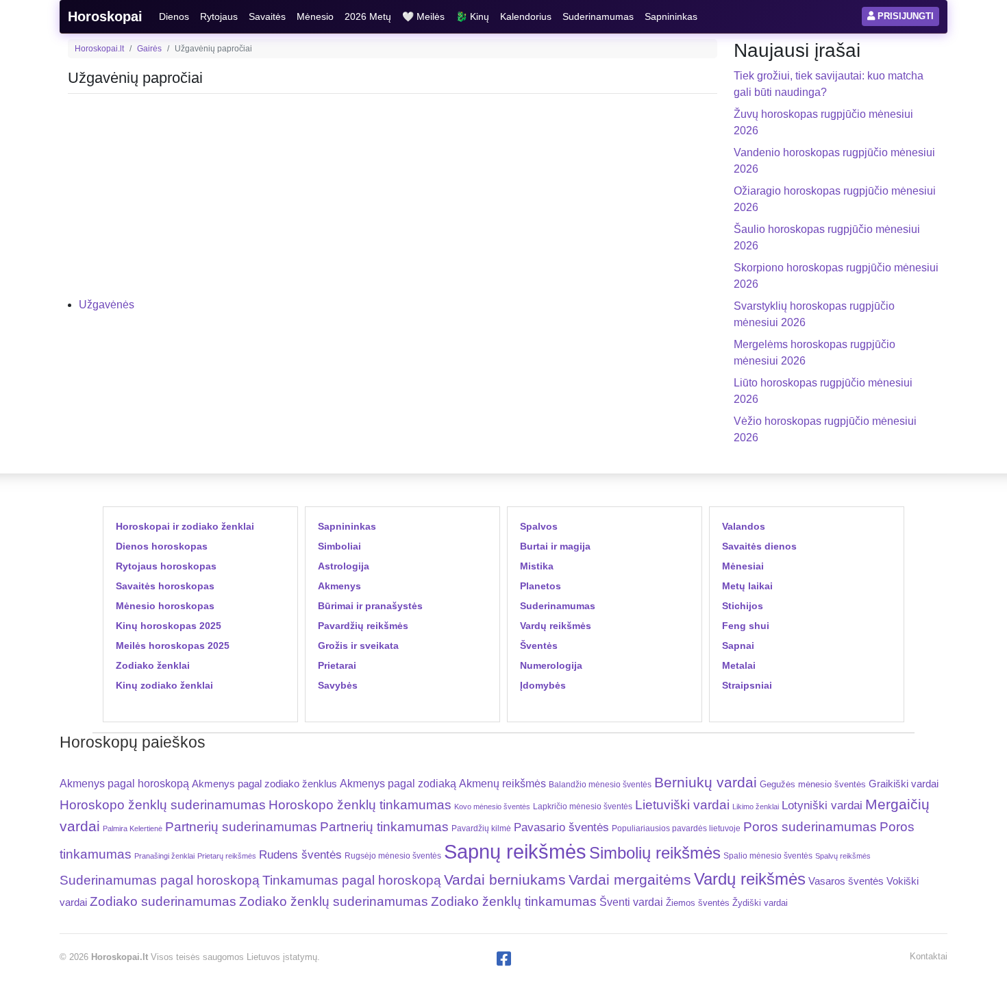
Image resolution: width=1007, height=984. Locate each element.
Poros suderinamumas (810, 827)
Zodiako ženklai (153, 665)
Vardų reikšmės (555, 625)
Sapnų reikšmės (515, 851)
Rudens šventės (300, 854)
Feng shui (745, 625)
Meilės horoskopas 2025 (172, 645)
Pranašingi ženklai (164, 856)
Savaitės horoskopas (165, 585)
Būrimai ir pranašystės (370, 605)
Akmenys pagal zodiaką (398, 783)
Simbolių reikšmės (655, 853)
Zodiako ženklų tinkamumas (514, 901)
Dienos (174, 16)
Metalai (739, 665)
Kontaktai (928, 956)
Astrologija (343, 566)
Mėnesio (315, 16)
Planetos (540, 585)
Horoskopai (105, 16)
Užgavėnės (106, 304)
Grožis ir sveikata (358, 645)
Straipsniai (747, 685)
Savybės (338, 685)
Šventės (539, 645)
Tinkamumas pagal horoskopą (351, 880)
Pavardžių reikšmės (363, 625)
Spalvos (539, 526)
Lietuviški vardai (682, 805)
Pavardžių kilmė (481, 828)
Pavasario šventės (561, 827)
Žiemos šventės (698, 903)
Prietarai (337, 665)
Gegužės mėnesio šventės (813, 784)
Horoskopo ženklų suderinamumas (163, 805)
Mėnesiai (743, 566)
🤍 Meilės (423, 16)
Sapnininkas (671, 16)
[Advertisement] (392, 201)
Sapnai (738, 645)
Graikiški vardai (903, 783)
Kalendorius (525, 16)
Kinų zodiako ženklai (164, 685)
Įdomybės (543, 685)
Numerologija (551, 665)
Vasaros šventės (846, 881)
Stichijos (742, 605)
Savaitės (267, 16)
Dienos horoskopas (162, 546)
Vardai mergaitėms (630, 879)
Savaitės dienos (759, 546)
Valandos (743, 526)
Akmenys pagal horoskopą (124, 783)
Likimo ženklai (755, 806)
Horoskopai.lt (99, 48)
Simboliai (339, 546)
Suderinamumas (598, 16)
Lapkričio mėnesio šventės (582, 806)
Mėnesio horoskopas (165, 605)
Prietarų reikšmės (226, 856)
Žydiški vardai (760, 903)
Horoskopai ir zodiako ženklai (185, 526)
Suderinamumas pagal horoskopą (160, 880)
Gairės (149, 48)
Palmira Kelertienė (132, 828)
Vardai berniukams (505, 879)
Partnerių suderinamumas (241, 827)
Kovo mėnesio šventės (492, 806)
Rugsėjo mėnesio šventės (393, 855)
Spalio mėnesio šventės (767, 856)
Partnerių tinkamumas (384, 827)
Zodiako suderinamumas (163, 901)
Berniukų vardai (705, 782)
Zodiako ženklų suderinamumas (333, 901)
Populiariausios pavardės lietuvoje (676, 828)
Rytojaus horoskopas (166, 566)
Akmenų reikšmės (502, 783)
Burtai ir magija (555, 546)
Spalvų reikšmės (843, 856)
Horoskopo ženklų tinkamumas (360, 805)
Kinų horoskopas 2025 (168, 625)
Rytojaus (219, 16)
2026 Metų (368, 16)
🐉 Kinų (472, 16)
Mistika (537, 566)
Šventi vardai (631, 902)
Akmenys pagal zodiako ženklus (264, 783)
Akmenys (339, 585)
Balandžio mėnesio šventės (600, 784)
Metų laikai (747, 585)
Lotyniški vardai (822, 805)
